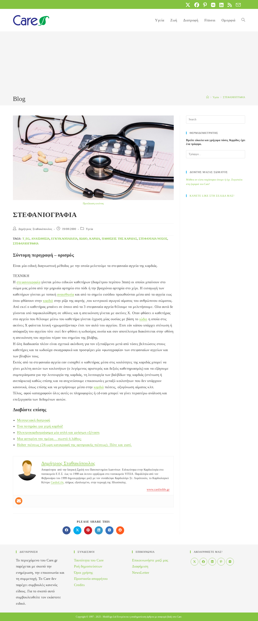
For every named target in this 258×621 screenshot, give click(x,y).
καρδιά (94, 238)
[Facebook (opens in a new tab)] (196, 4)
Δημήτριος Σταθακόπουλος (35, 229)
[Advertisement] (129, 64)
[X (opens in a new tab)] (187, 4)
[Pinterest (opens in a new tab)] (205, 4)
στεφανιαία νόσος (153, 238)
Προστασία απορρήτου (91, 579)
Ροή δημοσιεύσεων (88, 566)
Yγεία (89, 229)
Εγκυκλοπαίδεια (64, 238)
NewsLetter (140, 573)
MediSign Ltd (109, 616)
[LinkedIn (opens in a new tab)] (221, 4)
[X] (194, 561)
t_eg (26, 238)
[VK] (230, 561)
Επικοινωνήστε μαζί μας (150, 560)
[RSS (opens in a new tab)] (230, 4)
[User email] (18, 501)
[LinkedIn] (212, 561)
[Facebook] (203, 561)
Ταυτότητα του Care (89, 560)
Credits (79, 585)
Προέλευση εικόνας (93, 203)
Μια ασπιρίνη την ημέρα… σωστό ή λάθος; (49, 439)
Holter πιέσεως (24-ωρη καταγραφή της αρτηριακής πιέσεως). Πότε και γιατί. (74, 445)
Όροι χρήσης (83, 573)
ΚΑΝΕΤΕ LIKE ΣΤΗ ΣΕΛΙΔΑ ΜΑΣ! (212, 195)
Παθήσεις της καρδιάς (119, 238)
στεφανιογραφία (25, 243)
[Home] (207, 97)
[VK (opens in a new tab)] (213, 4)
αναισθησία (40, 238)
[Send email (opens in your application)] (237, 4)
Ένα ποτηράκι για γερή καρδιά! (40, 426)
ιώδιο (83, 238)
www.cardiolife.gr (158, 489)
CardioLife (57, 482)
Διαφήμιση (140, 566)
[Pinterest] (221, 561)
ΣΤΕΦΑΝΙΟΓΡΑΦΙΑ (234, 97)
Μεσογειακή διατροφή (33, 420)
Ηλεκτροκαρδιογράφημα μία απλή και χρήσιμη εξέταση (58, 432)
